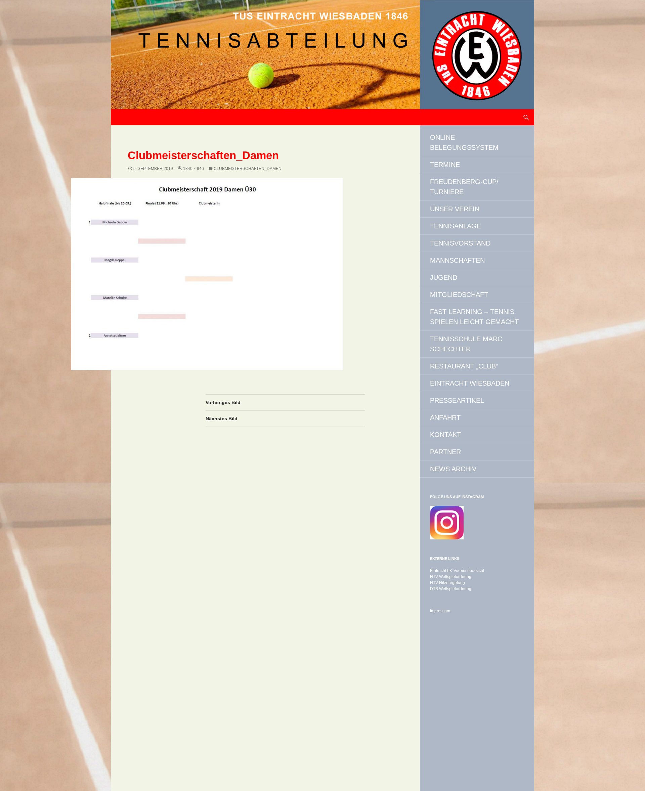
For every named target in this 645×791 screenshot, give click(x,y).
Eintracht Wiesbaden (469, 383)
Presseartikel (457, 400)
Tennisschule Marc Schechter (466, 344)
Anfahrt (445, 417)
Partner (445, 451)
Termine (445, 164)
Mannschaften (457, 260)
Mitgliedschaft (459, 294)
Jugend (443, 277)
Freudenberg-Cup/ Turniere (464, 186)
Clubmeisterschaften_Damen (248, 168)
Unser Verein (454, 209)
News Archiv (453, 469)
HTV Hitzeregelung (447, 582)
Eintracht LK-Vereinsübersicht (457, 570)
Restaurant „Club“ (464, 366)
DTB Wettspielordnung (450, 588)
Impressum (440, 611)
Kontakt (445, 434)
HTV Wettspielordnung (450, 576)
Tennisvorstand (460, 243)
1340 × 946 (193, 168)
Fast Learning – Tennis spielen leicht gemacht (474, 316)
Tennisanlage (455, 226)
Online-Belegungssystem (464, 142)
